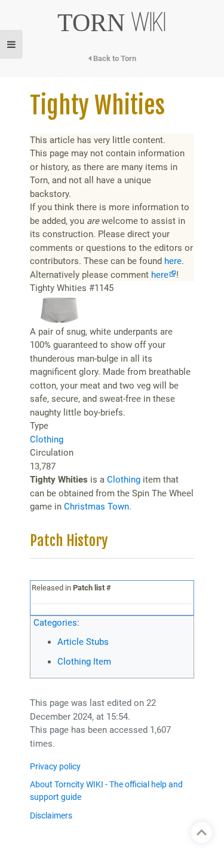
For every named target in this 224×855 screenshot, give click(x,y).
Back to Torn (113, 58)
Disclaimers (51, 816)
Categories (55, 622)
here (173, 261)
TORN (112, 23)
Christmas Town (96, 506)
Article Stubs (83, 641)
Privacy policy (55, 767)
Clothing (46, 439)
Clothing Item (84, 661)
